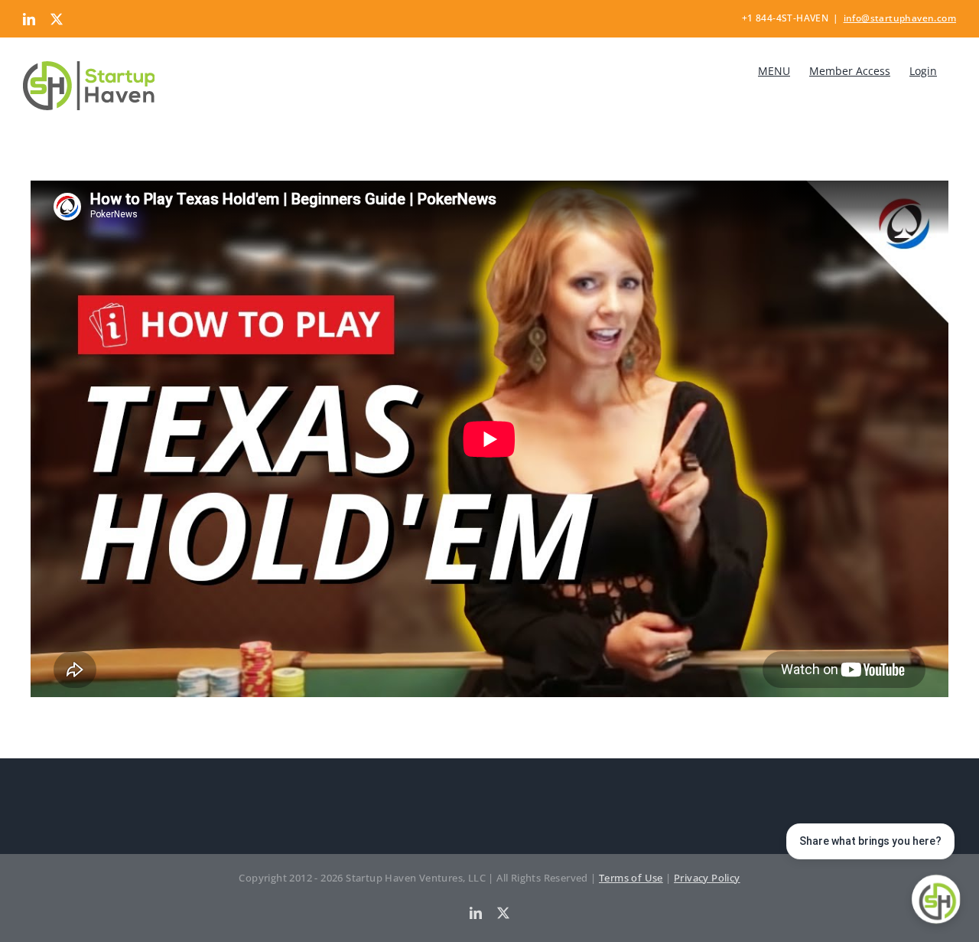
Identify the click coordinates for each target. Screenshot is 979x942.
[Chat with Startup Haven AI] (936, 899)
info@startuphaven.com (900, 17)
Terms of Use (631, 878)
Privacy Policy (707, 878)
